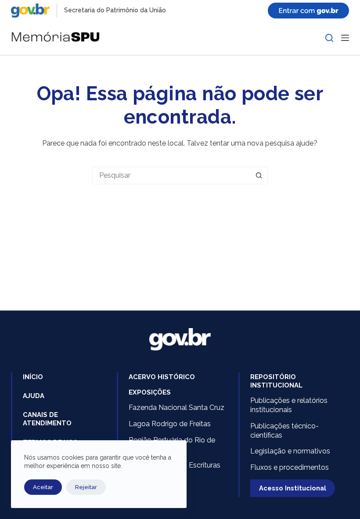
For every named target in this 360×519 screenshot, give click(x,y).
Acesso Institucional (292, 488)
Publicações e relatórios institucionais (289, 405)
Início (33, 376)
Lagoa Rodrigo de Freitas (170, 424)
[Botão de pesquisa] (259, 175)
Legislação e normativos (290, 451)
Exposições (150, 392)
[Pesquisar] (329, 38)
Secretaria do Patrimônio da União (115, 10)
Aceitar (43, 487)
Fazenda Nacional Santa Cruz (176, 407)
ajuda (33, 395)
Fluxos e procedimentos (289, 467)
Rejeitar (86, 487)
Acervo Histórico (162, 376)
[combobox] (172, 175)
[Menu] (345, 38)
